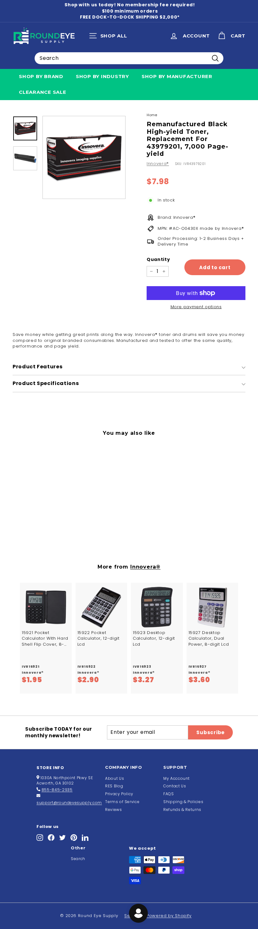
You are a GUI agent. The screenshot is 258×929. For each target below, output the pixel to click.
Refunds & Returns (182, 809)
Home (152, 114)
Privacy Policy (119, 793)
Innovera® (158, 164)
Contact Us (174, 786)
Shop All (109, 37)
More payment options (196, 307)
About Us (114, 778)
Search (78, 858)
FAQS (168, 793)
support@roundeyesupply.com (69, 802)
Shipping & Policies (183, 801)
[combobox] (129, 58)
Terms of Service (122, 801)
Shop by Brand (41, 76)
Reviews (113, 809)
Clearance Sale (42, 92)
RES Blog (114, 786)
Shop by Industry (102, 76)
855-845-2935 (57, 789)
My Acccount (176, 778)
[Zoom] (84, 157)
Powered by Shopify (169, 916)
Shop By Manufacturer (177, 76)
